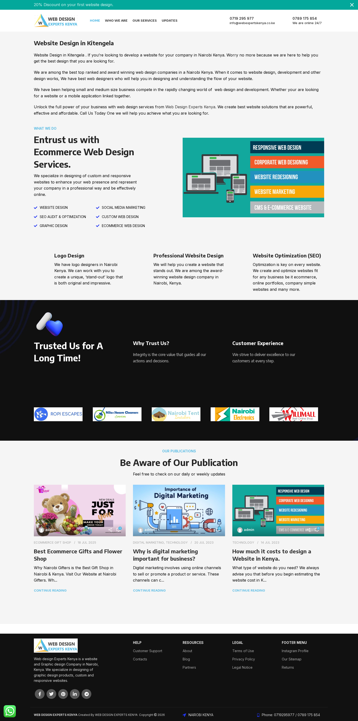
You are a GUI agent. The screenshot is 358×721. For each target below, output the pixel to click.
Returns (288, 667)
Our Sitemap (291, 659)
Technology (177, 542)
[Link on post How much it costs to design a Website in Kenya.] (278, 510)
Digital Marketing (148, 542)
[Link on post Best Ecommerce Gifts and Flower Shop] (80, 510)
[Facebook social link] (40, 694)
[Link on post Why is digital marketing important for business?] (179, 510)
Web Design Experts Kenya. (190, 106)
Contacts (140, 659)
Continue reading (50, 590)
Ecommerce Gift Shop (52, 542)
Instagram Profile (295, 651)
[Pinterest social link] (63, 694)
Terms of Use (243, 651)
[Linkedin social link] (75, 694)
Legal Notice (242, 667)
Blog (186, 659)
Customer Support (147, 651)
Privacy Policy (243, 659)
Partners (189, 667)
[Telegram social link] (86, 694)
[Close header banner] (352, 5)
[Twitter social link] (51, 694)
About (187, 651)
